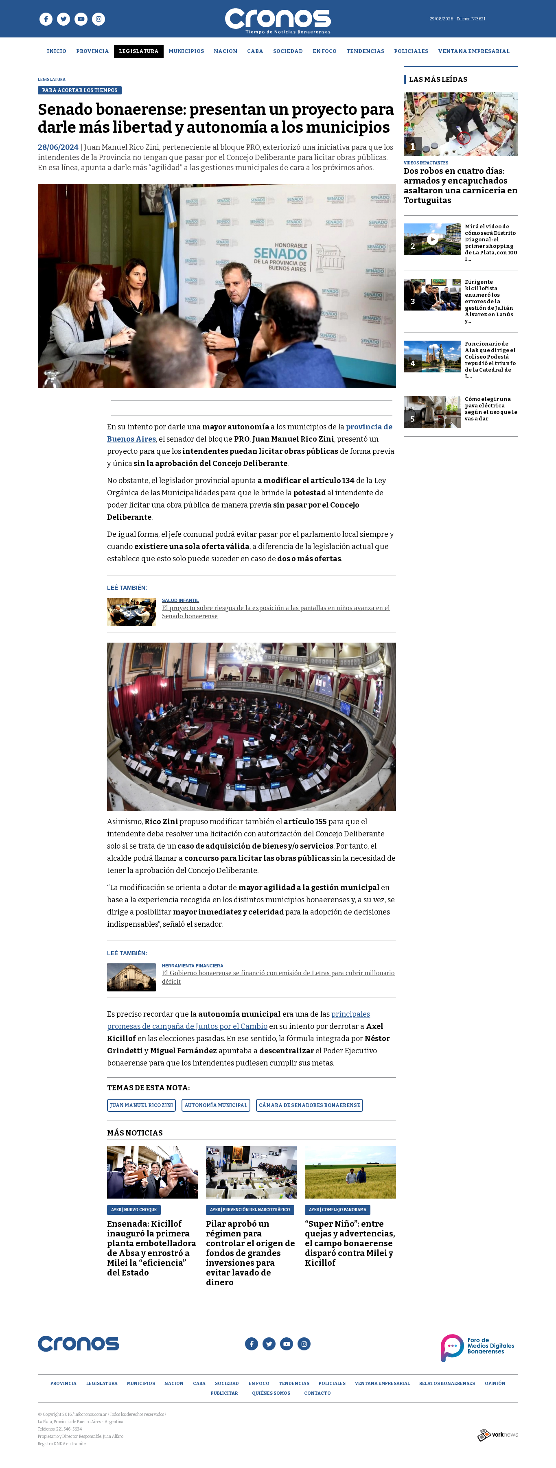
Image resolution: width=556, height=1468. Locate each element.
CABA (255, 51)
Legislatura (139, 51)
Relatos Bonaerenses (447, 1383)
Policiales (411, 51)
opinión (495, 1383)
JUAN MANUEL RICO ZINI (141, 1105)
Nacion (225, 51)
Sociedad (288, 51)
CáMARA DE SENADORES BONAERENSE (309, 1105)
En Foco (325, 51)
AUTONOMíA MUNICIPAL (215, 1105)
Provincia (92, 51)
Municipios (186, 51)
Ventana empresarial (474, 51)
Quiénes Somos (271, 1393)
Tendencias (365, 51)
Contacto (317, 1393)
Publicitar (224, 1393)
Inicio (56, 51)
